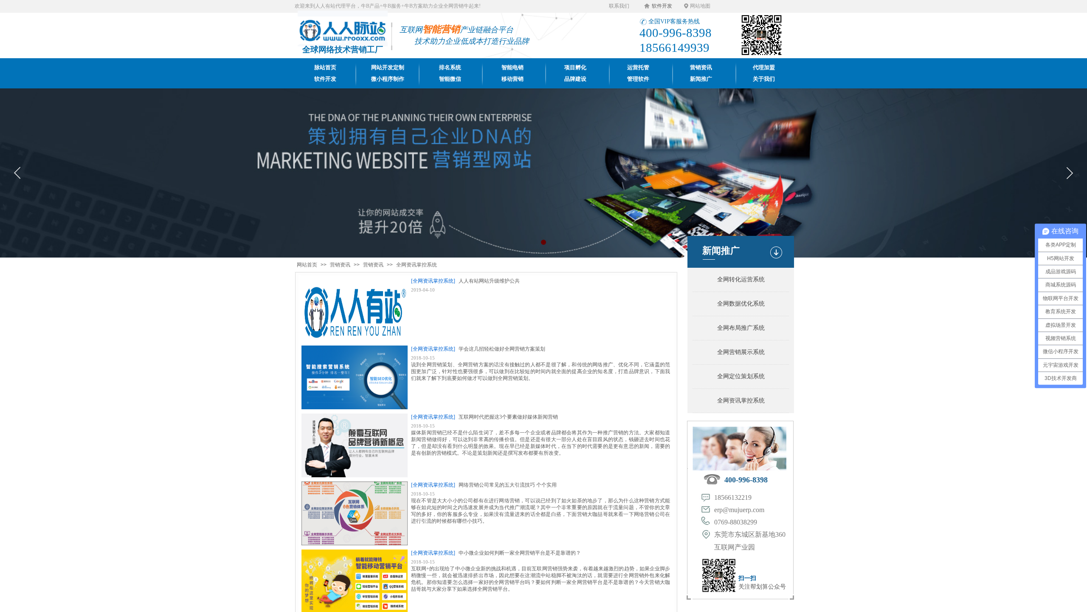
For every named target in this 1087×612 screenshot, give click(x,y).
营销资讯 (340, 265)
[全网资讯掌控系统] (433, 281)
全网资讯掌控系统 (416, 265)
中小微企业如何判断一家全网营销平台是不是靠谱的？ (520, 553)
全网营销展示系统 (741, 352)
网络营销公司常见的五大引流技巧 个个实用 (508, 485)
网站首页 (307, 265)
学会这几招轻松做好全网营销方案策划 (502, 349)
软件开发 (662, 6)
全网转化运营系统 (741, 279)
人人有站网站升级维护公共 (489, 281)
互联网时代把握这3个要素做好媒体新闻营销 (508, 417)
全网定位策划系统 (741, 376)
